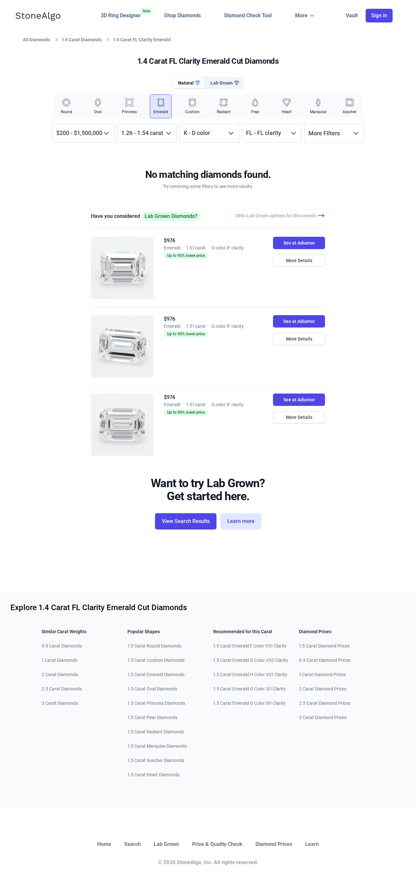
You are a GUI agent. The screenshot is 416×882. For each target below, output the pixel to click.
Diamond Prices (273, 844)
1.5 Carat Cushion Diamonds (156, 660)
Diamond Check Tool (248, 15)
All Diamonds (36, 39)
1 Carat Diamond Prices (322, 674)
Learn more (240, 521)
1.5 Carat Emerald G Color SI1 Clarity (249, 688)
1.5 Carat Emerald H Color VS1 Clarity (250, 674)
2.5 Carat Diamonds (62, 688)
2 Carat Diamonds (60, 674)
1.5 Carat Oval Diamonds (152, 688)
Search (132, 844)
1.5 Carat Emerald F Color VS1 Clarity (250, 645)
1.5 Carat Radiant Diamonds (155, 731)
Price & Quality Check (217, 844)
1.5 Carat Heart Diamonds (153, 774)
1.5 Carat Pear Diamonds (152, 717)
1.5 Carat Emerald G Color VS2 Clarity (250, 660)
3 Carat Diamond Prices (322, 717)
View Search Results (186, 521)
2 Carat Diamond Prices (322, 688)
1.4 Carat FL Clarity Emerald (142, 39)
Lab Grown (166, 844)
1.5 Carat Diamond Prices (324, 645)
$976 (169, 240)
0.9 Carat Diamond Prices (324, 660)
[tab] (188, 82)
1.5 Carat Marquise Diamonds (157, 746)
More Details (299, 260)
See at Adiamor (299, 243)
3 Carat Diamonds (60, 703)
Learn (312, 844)
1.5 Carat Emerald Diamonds (156, 674)
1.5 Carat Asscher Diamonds (155, 760)
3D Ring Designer (121, 14)
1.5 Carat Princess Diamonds (156, 703)
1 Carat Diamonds (59, 660)
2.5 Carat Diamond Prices (324, 703)
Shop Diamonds (182, 15)
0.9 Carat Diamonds (62, 645)
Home (104, 844)
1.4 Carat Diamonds (82, 39)
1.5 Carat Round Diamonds (154, 645)
